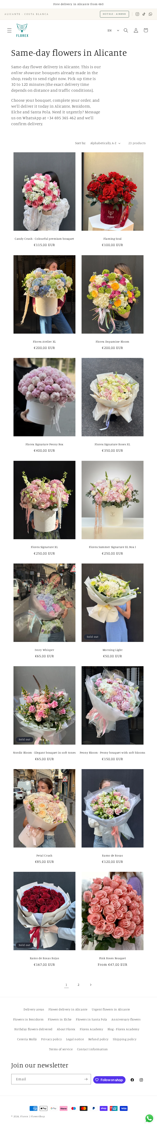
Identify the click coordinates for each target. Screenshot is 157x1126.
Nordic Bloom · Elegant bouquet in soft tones (44, 752)
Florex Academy (91, 1029)
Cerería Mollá (27, 1039)
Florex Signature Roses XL (112, 444)
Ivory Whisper (44, 650)
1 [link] (66, 984)
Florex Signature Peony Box (44, 444)
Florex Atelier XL (44, 341)
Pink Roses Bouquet (112, 958)
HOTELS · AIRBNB (114, 13)
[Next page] (90, 985)
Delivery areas (34, 1009)
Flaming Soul (112, 238)
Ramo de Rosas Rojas (44, 958)
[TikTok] (144, 14)
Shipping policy (124, 1039)
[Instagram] (137, 14)
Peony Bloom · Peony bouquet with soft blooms (112, 752)
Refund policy (98, 1039)
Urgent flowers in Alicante (111, 1009)
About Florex (66, 1029)
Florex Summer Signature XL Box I (112, 547)
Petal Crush (44, 855)
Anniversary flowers (126, 1019)
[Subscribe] (86, 1079)
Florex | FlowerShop (32, 1116)
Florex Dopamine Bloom (112, 341)
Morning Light (113, 650)
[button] (9, 30)
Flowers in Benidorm (28, 1019)
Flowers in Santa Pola (91, 1019)
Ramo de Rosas (112, 855)
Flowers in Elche (60, 1019)
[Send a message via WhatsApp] (149, 1118)
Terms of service (61, 1049)
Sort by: (80, 143)
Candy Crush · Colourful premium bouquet (44, 238)
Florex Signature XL (44, 547)
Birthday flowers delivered (33, 1029)
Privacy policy (51, 1039)
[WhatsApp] (150, 14)
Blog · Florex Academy (123, 1029)
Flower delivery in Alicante (67, 1009)
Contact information (92, 1049)
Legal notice (75, 1039)
